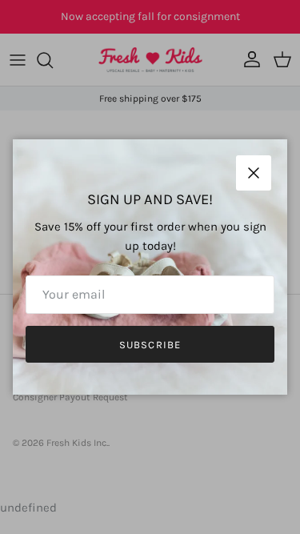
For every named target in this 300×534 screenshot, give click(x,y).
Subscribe (149, 345)
